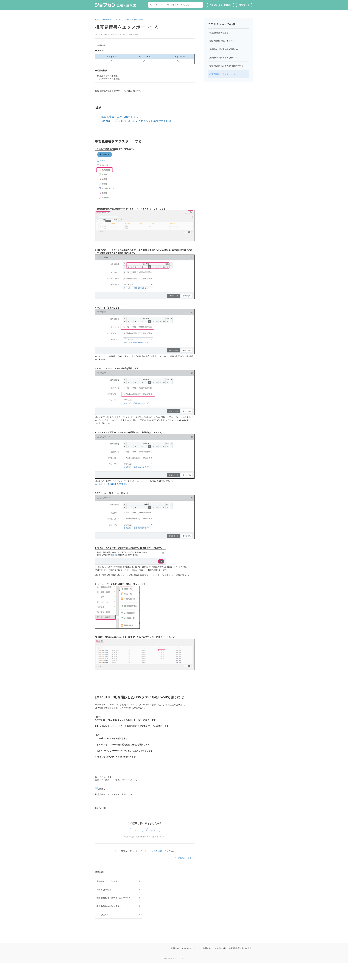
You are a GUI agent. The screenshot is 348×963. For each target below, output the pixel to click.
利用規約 (175, 948)
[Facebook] (96, 808)
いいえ (153, 830)
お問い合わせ (244, 5)
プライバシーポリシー (190, 948)
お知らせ (213, 5)
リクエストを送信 (153, 851)
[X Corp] (100, 808)
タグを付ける (102, 914)
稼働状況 (227, 5)
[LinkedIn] (104, 808)
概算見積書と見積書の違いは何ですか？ (114, 898)
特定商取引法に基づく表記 (240, 948)
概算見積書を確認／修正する (109, 906)
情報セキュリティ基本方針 (214, 948)
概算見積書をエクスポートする (222, 74)
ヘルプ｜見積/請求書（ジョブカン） (109, 19)
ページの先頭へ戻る (183, 858)
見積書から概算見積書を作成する (223, 57)
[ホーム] (115, 5)
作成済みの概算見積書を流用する (223, 49)
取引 (129, 19)
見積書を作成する (104, 889)
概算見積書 (138, 19)
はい (136, 830)
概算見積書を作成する (218, 32)
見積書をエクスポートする (108, 881)
